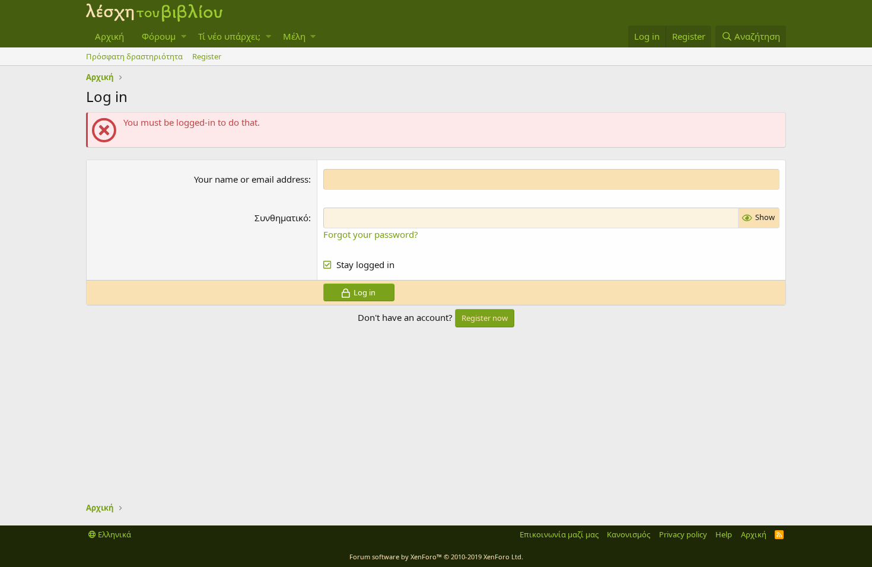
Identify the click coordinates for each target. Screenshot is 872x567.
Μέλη (294, 36)
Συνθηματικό (281, 218)
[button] (183, 36)
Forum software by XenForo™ (436, 556)
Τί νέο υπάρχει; (229, 36)
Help (723, 534)
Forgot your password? (370, 234)
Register (206, 56)
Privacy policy (683, 534)
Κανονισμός (628, 534)
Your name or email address (251, 179)
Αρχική (109, 36)
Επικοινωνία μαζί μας (559, 534)
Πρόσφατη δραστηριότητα (134, 56)
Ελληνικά (113, 534)
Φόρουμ (159, 36)
